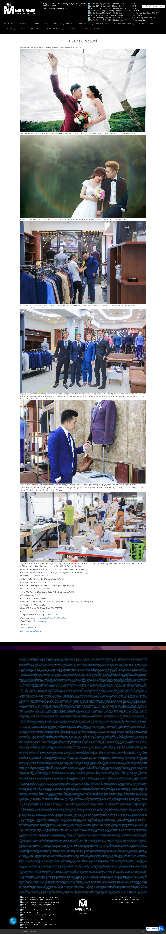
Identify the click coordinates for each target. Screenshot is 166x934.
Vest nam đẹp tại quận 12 (79, 806)
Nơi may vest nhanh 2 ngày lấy (103, 758)
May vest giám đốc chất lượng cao (122, 759)
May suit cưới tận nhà (81, 773)
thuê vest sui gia (68, 885)
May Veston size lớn (116, 888)
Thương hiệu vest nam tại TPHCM (63, 824)
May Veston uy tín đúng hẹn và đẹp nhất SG (104, 841)
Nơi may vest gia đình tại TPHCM (66, 731)
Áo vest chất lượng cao (77, 800)
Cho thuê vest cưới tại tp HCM (71, 887)
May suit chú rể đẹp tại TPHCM (135, 800)
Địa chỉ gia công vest (56, 790)
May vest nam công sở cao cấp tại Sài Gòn (85, 805)
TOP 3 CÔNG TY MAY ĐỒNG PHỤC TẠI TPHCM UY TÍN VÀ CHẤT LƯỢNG (53, 690)
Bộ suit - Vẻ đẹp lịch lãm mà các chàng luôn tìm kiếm (112, 664)
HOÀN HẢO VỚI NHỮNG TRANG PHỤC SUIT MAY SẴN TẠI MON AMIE (35, 689)
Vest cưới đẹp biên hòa (108, 816)
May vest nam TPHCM (26, 803)
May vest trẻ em (137, 778)
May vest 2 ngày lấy (46, 740)
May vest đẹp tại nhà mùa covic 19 (69, 715)
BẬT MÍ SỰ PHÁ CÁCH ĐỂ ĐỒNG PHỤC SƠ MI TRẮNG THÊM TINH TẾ (84, 694)
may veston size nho (29, 888)
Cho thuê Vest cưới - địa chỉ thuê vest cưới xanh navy (73, 875)
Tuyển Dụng (71, 28)
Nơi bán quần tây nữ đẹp (123, 867)
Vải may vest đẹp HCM (89, 794)
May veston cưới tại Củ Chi (115, 849)
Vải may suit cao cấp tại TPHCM (38, 794)
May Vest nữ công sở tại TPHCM (27, 866)
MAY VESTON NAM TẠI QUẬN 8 (39, 841)
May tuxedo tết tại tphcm (68, 752)
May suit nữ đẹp (45, 860)
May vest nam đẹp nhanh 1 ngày (61, 759)
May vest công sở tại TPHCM (107, 757)
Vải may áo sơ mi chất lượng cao (31, 793)
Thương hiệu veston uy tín (121, 763)
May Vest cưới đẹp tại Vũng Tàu (107, 846)
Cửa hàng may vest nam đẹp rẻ (118, 824)
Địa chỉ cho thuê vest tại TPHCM (124, 788)
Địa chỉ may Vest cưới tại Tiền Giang (80, 846)
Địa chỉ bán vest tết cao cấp (50, 723)
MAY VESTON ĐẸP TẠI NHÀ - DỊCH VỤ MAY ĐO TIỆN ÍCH (115, 711)
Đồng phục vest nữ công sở (76, 783)
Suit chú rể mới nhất (91, 859)
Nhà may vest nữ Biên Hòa (53, 813)
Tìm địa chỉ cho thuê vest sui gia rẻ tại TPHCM (43, 728)
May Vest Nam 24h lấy (25, 883)
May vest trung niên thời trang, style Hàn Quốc (96, 835)
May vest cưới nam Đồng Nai (52, 810)
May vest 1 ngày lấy (54, 740)
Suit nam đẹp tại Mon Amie (99, 860)
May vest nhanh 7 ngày (29, 733)
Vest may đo (142, 824)
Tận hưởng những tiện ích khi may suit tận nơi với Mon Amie (61, 659)
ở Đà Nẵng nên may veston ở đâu (112, 847)
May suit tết (88, 742)
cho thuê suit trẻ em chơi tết (95, 743)
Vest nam (62, 868)
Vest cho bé (108, 727)
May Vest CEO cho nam (77, 717)
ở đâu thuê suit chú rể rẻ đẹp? (64, 856)
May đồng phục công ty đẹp (27, 779)
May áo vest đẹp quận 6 (133, 799)
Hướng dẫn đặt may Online (42, 883)
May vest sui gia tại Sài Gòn (40, 732)
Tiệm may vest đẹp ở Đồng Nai (27, 810)
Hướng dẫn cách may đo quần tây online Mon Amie (59, 721)
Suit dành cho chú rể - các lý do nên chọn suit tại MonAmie (83, 873)
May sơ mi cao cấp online (119, 721)
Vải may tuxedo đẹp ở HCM (87, 783)
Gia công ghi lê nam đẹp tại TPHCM (80, 832)
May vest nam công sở (117, 757)
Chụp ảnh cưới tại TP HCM (135, 893)
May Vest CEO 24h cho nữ (59, 718)
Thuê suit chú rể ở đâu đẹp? (73, 857)
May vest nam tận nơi (81, 774)
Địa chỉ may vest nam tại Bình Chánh (68, 851)
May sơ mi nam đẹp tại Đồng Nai (78, 810)
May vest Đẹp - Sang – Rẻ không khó (119, 829)
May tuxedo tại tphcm (103, 752)
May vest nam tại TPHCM (97, 782)
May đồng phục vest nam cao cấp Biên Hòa (47, 811)
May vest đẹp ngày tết (114, 749)
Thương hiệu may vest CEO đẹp (32, 763)
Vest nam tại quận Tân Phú (37, 893)
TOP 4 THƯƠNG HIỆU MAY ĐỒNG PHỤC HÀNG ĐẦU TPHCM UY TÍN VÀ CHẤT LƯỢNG (87, 705)
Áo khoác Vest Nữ (115, 878)
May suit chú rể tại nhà (60, 754)
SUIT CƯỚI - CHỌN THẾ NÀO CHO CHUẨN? (99, 692)
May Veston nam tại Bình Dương (84, 890)
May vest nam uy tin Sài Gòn (121, 808)
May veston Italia (103, 821)
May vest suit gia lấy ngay (119, 731)
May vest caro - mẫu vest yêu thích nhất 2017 (103, 873)
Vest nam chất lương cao (65, 809)
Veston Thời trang (111, 885)
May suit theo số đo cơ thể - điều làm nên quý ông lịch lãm (92, 836)
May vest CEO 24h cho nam (70, 718)
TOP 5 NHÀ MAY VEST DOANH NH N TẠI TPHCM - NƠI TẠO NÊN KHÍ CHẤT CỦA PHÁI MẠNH (114, 710)
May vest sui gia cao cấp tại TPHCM (117, 725)
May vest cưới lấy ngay (81, 751)
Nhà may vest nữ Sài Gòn (66, 823)
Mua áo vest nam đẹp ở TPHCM (102, 826)
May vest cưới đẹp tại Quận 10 (40, 840)
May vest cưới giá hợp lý (87, 769)
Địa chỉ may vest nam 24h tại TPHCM (79, 737)
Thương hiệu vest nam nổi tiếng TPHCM (31, 777)
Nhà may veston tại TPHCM (113, 787)
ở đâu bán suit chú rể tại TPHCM (107, 748)
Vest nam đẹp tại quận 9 (108, 806)
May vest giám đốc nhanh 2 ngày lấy (29, 759)
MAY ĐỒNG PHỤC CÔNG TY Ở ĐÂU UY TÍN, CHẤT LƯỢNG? (37, 681)
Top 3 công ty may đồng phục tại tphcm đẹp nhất (71, 674)
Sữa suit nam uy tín (134, 788)
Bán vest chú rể (48, 757)
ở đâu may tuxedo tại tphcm (60, 748)
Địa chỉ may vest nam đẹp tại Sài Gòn (69, 805)
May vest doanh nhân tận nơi (81, 761)
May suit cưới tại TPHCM (87, 802)
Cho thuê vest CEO (80, 718)
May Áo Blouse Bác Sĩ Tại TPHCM (81, 870)
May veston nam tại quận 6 (99, 891)
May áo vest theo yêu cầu (106, 798)
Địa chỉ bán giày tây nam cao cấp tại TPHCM (55, 766)
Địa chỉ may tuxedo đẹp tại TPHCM (74, 782)
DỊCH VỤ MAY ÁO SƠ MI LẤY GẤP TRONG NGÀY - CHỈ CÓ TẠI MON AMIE (112, 706)
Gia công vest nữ (35, 834)
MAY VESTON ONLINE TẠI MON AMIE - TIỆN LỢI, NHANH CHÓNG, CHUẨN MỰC (60, 707)
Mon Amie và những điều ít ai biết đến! (40, 664)
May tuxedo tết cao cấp (94, 752)
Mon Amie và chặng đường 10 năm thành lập (131, 664)
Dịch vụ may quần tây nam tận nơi (94, 716)
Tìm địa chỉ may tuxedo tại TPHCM (51, 747)
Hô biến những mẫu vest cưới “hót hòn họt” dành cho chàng (48, 668)
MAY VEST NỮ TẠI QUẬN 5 (95, 871)
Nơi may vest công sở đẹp (72, 757)
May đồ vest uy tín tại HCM (130, 797)
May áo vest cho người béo (75, 820)
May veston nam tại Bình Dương (107, 892)
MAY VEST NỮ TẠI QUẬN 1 (118, 871)
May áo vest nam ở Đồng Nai (102, 810)
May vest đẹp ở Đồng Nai (140, 810)
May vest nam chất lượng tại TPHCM (113, 828)
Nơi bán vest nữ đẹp (78, 868)
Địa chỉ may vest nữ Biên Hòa (121, 815)
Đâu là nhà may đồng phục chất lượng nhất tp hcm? (32, 678)
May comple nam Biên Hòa (78, 814)
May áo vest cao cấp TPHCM (79, 798)
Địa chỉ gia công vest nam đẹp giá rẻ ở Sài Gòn (123, 830)
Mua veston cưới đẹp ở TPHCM (36, 818)
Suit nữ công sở (51, 855)
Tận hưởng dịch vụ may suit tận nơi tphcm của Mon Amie (39, 659)
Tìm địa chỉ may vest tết (69, 742)
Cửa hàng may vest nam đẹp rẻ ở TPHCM (53, 805)
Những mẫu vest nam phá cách (72, 893)
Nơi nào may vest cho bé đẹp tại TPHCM (110, 730)
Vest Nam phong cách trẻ (51, 885)
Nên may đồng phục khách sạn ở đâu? (115, 679)
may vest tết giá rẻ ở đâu (129, 742)
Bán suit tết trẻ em (124, 743)
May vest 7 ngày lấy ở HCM (120, 738)
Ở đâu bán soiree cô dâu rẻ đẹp (27, 856)
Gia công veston (50, 834)
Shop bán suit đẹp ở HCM (66, 828)
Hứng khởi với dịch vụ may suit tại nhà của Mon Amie (84, 659)
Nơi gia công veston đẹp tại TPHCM (67, 792)
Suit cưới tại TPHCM (116, 747)
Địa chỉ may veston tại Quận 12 (123, 851)
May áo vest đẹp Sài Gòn (117, 798)
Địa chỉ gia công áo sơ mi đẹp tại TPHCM (48, 832)
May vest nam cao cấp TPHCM (61, 825)
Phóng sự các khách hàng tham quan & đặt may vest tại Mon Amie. (88, 664)
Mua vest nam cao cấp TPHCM (115, 825)
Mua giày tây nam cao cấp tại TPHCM (72, 766)
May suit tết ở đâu (36, 743)
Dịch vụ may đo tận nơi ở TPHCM (90, 718)
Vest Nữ (69, 23)
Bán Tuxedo (53, 757)
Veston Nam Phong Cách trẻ (57, 892)
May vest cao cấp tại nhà (44, 721)
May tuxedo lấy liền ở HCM (61, 782)
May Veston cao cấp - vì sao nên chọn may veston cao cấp (78, 850)
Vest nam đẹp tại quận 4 (30, 808)
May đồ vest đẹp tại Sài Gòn (119, 797)
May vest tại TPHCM (133, 773)
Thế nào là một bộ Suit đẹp (130, 871)
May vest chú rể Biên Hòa (99, 816)
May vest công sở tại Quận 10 (76, 771)
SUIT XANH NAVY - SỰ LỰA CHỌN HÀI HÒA (110, 690)
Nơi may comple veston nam (67, 788)
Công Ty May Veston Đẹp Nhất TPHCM (81, 886)
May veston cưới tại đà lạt (30, 847)
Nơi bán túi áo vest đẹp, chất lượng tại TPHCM (41, 831)
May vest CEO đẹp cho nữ (58, 717)
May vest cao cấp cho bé (139, 736)
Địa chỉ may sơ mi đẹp (118, 816)
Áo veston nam (34, 787)
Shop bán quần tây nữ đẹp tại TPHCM (99, 868)
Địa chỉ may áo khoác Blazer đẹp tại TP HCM (67, 881)
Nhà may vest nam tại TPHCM (52, 777)
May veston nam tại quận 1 (26, 892)
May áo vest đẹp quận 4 (24, 800)
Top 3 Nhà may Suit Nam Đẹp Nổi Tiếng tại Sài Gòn (128, 844)
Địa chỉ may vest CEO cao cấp (30, 767)
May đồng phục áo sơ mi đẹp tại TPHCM (93, 777)
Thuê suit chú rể (31, 859)
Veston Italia (43, 821)
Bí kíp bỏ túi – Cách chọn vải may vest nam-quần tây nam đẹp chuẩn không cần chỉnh (50, 835)
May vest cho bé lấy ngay (99, 736)
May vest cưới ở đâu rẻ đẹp (126, 828)
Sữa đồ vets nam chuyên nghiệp (73, 789)
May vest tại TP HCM (97, 893)
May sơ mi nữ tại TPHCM (126, 862)
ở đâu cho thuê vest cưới (81, 748)
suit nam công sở (57, 855)
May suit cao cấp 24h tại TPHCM (78, 746)
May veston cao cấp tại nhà (68, 840)
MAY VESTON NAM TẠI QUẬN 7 (53, 841)
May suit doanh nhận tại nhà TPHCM (93, 773)
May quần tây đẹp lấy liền (65, 738)
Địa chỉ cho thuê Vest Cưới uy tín (82, 844)
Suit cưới (109, 747)
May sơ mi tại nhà (133, 720)
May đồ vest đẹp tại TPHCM (26, 798)
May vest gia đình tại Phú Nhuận (75, 735)
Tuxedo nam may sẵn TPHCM (120, 782)
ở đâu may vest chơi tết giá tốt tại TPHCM (46, 748)
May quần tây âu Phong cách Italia (110, 861)
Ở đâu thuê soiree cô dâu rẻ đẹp (40, 856)
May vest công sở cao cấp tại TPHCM (48, 743)
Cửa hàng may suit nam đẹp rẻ (52, 802)
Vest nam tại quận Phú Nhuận (131, 892)
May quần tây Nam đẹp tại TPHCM (71, 878)
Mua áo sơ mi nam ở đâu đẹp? (136, 868)
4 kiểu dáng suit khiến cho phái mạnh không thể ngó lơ (97, 670)
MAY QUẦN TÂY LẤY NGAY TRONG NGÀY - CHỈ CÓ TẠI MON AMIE (54, 705)
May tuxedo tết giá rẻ (78, 752)
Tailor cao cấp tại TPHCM (110, 774)
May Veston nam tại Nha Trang (59, 890)
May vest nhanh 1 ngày (111, 759)
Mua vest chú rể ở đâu (70, 749)
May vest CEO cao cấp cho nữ (34, 718)
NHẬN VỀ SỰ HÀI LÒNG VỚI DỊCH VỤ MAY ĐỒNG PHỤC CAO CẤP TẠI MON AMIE (37, 686)
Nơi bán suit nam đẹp (119, 859)
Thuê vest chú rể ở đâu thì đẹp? (45, 867)
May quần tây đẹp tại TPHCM (103, 778)
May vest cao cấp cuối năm (46, 752)
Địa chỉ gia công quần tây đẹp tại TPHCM (32, 832)
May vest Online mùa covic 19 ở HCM (84, 715)
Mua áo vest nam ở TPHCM (41, 819)
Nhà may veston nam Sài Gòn (88, 788)
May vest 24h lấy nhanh (90, 740)
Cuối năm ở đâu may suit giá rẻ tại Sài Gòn (69, 756)
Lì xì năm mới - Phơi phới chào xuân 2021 (126, 668)
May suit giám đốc (91, 768)
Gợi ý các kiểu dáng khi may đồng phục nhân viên (57, 679)
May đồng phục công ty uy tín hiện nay (103, 768)
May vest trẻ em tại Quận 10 (28, 771)
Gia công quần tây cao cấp (81, 790)
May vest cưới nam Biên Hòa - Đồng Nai (127, 810)
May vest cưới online (64, 751)
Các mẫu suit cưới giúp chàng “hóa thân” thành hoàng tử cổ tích (129, 665)
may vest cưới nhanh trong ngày (48, 308)
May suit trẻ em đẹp (136, 856)
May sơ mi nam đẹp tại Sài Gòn (78, 779)
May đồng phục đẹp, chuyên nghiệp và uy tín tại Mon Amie (74, 680)
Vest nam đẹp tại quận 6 (137, 806)
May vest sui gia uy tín (136, 731)
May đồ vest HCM (52, 824)
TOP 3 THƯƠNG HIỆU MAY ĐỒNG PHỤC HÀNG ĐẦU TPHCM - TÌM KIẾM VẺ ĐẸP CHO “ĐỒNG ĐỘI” (52, 712)
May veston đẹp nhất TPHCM (46, 788)
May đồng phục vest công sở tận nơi (29, 773)
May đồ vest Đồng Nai (117, 809)
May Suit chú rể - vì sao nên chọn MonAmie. (51, 851)
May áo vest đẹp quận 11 (84, 799)
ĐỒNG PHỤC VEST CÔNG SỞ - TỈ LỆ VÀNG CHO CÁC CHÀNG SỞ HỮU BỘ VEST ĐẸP (72, 692)
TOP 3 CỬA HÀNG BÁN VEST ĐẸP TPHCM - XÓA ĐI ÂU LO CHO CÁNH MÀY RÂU (58, 711)
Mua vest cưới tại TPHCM (60, 749)
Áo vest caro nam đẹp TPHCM (87, 821)
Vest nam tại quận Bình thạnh (48, 893)
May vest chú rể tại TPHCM (111, 751)
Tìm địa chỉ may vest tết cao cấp (103, 725)
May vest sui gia (128, 731)
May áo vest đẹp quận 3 (34, 800)
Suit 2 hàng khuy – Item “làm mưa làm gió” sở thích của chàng (51, 676)
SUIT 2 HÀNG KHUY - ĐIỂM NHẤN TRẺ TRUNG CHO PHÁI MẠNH (89, 711)
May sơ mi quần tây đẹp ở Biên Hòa (28, 814)
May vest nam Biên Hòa (134, 814)
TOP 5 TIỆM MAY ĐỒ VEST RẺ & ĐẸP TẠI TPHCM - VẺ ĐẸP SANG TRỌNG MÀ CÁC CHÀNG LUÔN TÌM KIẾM (77, 709)
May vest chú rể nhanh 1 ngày (73, 759)
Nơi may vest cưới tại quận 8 (43, 852)
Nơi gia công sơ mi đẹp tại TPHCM (137, 790)
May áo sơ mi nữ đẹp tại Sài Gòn (39, 779)
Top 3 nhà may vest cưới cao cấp (104, 714)
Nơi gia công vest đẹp (91, 792)
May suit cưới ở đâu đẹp (76, 836)
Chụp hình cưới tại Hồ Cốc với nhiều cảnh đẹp (105, 883)
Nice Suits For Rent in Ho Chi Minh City (61, 799)
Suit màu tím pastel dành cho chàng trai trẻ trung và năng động (126, 661)
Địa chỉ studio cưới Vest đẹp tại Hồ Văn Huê (31, 844)
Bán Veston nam (93, 888)
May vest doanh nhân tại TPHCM (129, 768)
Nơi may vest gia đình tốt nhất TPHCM (52, 731)
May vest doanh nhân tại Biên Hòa (66, 816)
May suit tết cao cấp (73, 743)
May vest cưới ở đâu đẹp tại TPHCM (76, 830)
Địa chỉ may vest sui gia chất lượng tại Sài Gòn (48, 737)
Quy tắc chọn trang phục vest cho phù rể (128, 666)
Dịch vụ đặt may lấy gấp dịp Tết (43, 839)
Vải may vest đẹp (112, 794)
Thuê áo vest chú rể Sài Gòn (55, 798)
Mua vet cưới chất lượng (78, 840)
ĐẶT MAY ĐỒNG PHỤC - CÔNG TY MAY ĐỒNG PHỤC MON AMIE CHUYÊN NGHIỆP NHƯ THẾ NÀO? (112, 689)
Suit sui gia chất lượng (58, 857)
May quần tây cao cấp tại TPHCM (78, 778)
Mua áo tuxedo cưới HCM (115, 823)
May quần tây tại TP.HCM (92, 837)
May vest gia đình (98, 733)
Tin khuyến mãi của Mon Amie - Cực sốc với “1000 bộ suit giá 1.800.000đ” (49, 671)
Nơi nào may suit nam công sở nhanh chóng (68, 854)
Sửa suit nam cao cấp (57, 788)
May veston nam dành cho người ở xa (127, 888)
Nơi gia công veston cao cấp (40, 792)
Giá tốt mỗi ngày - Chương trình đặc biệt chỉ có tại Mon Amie (68, 665)
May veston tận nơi (40, 773)
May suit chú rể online (69, 754)
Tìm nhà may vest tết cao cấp (119, 746)
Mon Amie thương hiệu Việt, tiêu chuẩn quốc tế (127, 836)
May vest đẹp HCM (40, 797)
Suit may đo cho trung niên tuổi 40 (127, 835)
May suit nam (107, 761)
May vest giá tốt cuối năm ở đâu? (27, 751)
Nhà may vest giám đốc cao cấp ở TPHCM (82, 763)
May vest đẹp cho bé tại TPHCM (27, 736)
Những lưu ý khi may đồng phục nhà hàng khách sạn (84, 673)
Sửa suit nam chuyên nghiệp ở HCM (130, 785)
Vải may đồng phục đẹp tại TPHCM (112, 792)
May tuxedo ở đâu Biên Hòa (64, 813)
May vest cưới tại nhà (58, 840)
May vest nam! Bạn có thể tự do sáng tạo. (114, 863)
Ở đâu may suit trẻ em (118, 855)
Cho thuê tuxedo (115, 756)
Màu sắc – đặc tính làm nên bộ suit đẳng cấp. (52, 861)
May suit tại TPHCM (132, 802)
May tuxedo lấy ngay (122, 752)
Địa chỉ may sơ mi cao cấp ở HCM (65, 779)
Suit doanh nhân (97, 821)
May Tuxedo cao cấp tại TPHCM (36, 783)
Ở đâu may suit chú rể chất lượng (81, 855)
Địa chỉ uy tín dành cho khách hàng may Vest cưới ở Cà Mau (54, 845)
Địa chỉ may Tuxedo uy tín (98, 783)
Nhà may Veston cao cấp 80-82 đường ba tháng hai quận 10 (76, 842)
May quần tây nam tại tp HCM (96, 862)
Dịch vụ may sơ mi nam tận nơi (34, 717)
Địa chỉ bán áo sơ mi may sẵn (115, 778)
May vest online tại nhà (76, 716)
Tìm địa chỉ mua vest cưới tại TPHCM (133, 746)
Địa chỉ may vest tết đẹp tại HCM (70, 725)
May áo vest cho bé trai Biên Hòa (41, 813)
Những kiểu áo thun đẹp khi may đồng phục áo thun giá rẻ (126, 673)
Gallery (84, 28)
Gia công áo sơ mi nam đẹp (106, 832)
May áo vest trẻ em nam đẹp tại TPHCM (86, 885)
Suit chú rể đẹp (98, 859)
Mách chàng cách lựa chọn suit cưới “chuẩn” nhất (117, 676)
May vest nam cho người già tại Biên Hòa (78, 813)
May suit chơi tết (113, 742)
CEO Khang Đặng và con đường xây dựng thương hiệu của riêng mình (66, 663)
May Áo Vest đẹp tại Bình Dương (124, 870)
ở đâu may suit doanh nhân (84, 744)
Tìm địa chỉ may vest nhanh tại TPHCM (118, 727)
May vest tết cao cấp (94, 727)
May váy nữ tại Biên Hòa (102, 814)
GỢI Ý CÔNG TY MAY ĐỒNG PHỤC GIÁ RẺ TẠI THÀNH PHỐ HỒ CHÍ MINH (84, 690)
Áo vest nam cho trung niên (107, 784)
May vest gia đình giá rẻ (119, 735)
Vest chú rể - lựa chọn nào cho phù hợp (111, 867)
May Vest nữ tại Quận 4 (42, 871)
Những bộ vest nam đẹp (93, 785)
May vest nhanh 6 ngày (39, 733)
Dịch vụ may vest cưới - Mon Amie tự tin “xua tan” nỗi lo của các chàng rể (74, 668)
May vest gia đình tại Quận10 (28, 727)
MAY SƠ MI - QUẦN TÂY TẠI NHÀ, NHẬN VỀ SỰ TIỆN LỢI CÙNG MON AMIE (80, 700)
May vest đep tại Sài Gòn (31, 797)
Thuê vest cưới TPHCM (33, 823)
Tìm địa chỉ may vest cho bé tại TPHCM (31, 726)
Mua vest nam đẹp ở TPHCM (82, 785)
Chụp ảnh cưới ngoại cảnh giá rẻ (121, 883)
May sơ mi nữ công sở (90, 865)
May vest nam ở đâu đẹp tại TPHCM (63, 784)
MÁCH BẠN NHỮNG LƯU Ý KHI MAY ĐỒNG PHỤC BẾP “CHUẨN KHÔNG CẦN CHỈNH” (108, 686)
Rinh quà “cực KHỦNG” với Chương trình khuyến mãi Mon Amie (119, 671)
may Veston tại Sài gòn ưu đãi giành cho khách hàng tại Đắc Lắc (47, 847)
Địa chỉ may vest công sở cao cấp (116, 754)
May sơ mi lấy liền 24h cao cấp (76, 738)
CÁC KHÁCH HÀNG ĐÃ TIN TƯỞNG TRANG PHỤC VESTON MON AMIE (96, 683)
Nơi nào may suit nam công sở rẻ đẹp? (84, 854)
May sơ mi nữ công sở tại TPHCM (64, 865)
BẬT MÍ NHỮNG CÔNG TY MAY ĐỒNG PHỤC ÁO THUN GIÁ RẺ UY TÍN (108, 687)
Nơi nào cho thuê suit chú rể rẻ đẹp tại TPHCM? (44, 859)
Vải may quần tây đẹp (113, 793)
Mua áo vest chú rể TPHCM (41, 820)
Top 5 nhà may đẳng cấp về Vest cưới (110, 844)
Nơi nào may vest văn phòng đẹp (43, 741)
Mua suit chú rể (126, 857)
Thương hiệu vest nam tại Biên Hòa (28, 815)
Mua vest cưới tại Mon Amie (26, 841)
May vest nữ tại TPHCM (114, 771)
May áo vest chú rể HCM (36, 803)
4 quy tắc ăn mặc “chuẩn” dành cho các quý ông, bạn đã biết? (95, 676)
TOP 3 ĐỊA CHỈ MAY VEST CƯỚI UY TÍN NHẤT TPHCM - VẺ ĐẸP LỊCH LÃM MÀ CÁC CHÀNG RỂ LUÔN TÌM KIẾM (97, 712)
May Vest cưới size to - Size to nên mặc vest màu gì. (131, 849)
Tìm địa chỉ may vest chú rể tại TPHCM (36, 747)
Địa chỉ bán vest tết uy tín (27, 725)
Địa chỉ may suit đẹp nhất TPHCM (111, 875)
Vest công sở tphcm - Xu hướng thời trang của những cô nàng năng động (83, 669)
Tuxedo (99, 746)
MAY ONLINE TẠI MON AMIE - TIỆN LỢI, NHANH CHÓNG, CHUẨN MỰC (75, 689)
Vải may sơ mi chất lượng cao (123, 793)
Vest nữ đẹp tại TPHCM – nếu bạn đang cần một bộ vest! (133, 863)
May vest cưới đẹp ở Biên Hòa (138, 847)
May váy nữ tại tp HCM (67, 862)
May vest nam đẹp (42, 763)
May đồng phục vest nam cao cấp (41, 771)
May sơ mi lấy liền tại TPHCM (99, 738)
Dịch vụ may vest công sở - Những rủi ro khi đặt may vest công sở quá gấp (103, 668)
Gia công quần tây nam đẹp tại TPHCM (67, 790)
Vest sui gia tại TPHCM (73, 772)
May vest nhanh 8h (34, 737)
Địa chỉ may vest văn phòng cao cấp (124, 740)
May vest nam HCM (109, 803)
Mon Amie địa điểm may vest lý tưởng (62, 769)
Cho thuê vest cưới (99, 756)
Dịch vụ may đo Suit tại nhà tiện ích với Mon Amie (40, 673)
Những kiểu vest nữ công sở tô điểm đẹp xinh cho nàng (31, 670)
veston (128, 885)
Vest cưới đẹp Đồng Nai (102, 813)
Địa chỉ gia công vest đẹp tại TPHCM (44, 790)
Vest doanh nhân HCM (90, 803)
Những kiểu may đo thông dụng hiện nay (127, 771)
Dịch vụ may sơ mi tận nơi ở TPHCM (134, 716)
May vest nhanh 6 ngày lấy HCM (132, 738)
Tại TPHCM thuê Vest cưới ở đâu (95, 844)
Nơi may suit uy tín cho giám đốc (104, 767)
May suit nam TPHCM (35, 821)
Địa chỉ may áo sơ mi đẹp (43, 780)
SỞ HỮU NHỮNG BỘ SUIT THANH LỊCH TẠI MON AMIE (111, 709)
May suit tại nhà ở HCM (116, 773)
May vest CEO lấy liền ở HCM (46, 761)
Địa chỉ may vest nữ (90, 775)
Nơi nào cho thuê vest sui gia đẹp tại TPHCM (127, 730)
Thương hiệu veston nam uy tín (111, 788)
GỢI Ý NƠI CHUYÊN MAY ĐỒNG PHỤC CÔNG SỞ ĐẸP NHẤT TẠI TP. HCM (67, 691)
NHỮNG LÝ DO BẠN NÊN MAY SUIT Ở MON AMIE (131, 712)
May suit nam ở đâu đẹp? (138, 859)
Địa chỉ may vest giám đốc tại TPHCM (65, 763)
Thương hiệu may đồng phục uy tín (29, 778)
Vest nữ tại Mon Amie (125, 772)
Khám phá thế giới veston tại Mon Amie (89, 839)
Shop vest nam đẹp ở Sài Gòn (71, 804)
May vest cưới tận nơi (72, 774)
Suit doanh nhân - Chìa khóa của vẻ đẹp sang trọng (44, 661)
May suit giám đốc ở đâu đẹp (124, 744)
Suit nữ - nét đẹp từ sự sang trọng (111, 860)
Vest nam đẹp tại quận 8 (118, 806)
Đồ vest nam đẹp (26, 785)
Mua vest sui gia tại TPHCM (95, 731)
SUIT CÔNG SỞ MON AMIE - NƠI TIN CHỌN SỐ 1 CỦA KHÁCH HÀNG (98, 704)
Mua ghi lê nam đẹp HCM (95, 823)
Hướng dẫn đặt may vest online (75, 722)
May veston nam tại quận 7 (88, 891)
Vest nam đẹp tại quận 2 (50, 808)
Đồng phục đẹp (54, 772)
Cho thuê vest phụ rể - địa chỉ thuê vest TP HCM (53, 875)
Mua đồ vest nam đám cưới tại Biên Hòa (129, 811)
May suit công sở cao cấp (89, 754)
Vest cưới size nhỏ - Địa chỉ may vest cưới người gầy (94, 875)
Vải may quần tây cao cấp (103, 793)
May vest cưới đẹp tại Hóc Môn (52, 849)
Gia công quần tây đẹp (91, 790)
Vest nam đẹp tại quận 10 (99, 806)
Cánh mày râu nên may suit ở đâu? (110, 836)
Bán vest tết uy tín (108, 723)
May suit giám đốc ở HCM (82, 768)
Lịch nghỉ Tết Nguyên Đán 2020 (120, 722)
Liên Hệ (95, 28)
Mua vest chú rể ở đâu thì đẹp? (57, 867)
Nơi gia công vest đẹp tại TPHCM (52, 792)
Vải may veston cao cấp (120, 794)
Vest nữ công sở (70, 866)
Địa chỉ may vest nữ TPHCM (64, 826)
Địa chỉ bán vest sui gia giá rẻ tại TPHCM (110, 737)
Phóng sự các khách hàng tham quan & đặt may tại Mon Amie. (66, 661)
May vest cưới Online (122, 840)
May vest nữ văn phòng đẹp (84, 741)
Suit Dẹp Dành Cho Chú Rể (124, 878)
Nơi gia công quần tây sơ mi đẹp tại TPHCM (91, 830)
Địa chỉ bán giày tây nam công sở (136, 766)
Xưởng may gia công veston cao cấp (128, 784)
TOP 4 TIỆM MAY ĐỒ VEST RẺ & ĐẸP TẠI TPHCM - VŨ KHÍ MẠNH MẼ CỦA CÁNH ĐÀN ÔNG (64, 704)
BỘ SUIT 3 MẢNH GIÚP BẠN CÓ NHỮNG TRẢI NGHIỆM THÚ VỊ (36, 684)
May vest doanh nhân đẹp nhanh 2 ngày (116, 758)
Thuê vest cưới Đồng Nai (113, 810)
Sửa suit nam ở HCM (27, 787)
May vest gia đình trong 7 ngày (108, 733)
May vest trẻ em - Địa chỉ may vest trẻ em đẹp (42, 850)
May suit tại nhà (125, 773)
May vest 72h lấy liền (73, 740)
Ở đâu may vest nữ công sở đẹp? (127, 865)
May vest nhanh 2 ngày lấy (79, 733)
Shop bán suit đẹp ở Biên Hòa (54, 816)
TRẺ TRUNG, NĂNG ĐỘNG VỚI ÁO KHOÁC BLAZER (120, 692)
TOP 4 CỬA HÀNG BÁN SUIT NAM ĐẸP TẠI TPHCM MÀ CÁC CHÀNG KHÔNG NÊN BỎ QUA (60, 702)
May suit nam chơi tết (68, 753)
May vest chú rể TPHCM (89, 819)
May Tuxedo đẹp (26, 784)
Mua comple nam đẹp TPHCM (131, 820)
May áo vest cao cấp (97, 798)
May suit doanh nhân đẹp (64, 802)
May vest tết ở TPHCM (74, 727)
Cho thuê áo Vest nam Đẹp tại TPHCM (57, 887)
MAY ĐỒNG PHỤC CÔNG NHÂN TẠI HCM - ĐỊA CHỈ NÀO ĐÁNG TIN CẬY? (45, 685)
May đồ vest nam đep (90, 797)
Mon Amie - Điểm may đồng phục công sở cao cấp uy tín (118, 680)
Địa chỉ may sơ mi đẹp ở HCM (120, 779)
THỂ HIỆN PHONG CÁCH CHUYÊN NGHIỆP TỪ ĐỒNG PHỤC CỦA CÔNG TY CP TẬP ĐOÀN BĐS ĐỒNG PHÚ (109, 684)
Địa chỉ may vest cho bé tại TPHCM (95, 737)
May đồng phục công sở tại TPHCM (111, 775)
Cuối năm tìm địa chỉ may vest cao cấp (131, 754)
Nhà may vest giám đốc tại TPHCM (86, 764)
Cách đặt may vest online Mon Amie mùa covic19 (132, 715)
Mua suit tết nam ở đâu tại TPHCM (92, 749)
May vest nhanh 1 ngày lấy (90, 733)
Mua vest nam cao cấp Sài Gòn (130, 805)
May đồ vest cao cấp (36, 798)
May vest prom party (82, 772)
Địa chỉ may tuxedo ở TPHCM (132, 782)
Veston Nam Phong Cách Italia (113, 886)
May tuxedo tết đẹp (85, 752)
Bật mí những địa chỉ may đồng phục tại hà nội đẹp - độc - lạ (35, 675)
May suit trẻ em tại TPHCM (126, 856)
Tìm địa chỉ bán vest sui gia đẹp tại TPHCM (133, 725)
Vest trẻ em (114, 866)
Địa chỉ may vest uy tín (140, 795)
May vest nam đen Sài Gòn (58, 803)
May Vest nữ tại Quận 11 (52, 871)
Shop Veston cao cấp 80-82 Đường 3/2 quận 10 (97, 842)
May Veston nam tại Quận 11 (55, 891)
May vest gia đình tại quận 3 (51, 735)
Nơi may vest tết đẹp (93, 725)
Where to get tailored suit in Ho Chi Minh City (32, 795)
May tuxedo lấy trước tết (112, 752)
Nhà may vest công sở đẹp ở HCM (53, 756)
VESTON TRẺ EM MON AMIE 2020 (73, 683)
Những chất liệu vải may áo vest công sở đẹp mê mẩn (58, 669)
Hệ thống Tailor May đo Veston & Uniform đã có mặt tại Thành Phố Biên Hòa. (37, 809)
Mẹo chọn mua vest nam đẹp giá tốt (110, 870)
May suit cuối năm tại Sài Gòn (115, 753)
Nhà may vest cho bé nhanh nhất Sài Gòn (81, 731)
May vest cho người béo (136, 821)
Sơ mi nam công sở (117, 865)
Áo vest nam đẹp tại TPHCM (133, 883)
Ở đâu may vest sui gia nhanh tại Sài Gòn (111, 728)
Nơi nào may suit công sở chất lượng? (51, 854)
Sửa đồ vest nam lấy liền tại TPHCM (37, 785)
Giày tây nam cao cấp (84, 766)
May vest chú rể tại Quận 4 (89, 852)
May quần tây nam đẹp (116, 862)
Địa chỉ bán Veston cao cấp (132, 841)
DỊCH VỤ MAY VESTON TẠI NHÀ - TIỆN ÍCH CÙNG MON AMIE (50, 701)
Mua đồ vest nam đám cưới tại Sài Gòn (97, 804)
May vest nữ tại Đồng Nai (127, 809)
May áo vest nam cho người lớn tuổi (54, 819)
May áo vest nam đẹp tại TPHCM (29, 789)
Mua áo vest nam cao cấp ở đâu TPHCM (76, 825)
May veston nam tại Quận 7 (114, 769)
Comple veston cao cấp (53, 787)
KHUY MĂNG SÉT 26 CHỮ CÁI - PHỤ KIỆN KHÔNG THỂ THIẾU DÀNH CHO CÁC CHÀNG (68, 684)
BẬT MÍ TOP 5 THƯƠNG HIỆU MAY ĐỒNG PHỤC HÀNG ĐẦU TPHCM (54, 710)
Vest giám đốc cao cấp (134, 759)
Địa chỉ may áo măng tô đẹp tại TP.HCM (46, 882)
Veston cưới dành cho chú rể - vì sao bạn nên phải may (32, 851)
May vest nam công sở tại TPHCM (41, 866)
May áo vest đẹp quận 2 (44, 800)
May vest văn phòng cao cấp (110, 741)
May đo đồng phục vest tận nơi (136, 718)
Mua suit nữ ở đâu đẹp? (128, 859)
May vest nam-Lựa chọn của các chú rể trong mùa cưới (99, 834)
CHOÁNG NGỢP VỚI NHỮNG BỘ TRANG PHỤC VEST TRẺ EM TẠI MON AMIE (112, 700)
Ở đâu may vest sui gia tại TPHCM (95, 728)
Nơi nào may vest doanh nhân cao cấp (118, 767)
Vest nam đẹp (79, 809)
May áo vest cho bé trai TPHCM (89, 826)
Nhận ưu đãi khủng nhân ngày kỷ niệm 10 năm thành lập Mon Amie (76, 671)
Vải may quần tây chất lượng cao (91, 793)
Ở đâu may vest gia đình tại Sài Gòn (126, 728)
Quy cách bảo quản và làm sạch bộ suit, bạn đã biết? (73, 676)
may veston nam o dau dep (136, 887)
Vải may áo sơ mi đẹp (67, 793)
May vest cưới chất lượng (112, 840)
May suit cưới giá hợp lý (39, 754)
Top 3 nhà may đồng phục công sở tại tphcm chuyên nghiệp (36, 679)
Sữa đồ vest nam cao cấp (103, 789)
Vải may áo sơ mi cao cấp (57, 793)
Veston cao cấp (68, 775)
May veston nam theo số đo (54, 888)
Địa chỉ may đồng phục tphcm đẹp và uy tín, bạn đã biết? (91, 674)
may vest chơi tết (138, 742)
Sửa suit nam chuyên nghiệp (26, 788)
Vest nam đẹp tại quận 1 (59, 808)
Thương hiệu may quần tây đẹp (119, 777)
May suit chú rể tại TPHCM (50, 754)
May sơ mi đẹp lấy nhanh (88, 738)
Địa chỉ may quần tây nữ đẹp (107, 777)
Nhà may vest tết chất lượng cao (57, 725)
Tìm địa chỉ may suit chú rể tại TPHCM (81, 747)
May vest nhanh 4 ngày (58, 733)
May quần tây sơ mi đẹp (92, 818)
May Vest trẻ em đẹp (107, 866)
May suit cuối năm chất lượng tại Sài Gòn (129, 753)
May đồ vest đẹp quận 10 (80, 797)
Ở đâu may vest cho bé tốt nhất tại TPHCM (48, 726)
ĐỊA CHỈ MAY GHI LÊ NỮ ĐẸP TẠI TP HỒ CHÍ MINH (75, 880)
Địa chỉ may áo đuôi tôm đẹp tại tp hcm (128, 881)
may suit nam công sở (43, 855)
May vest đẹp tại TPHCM (86, 782)
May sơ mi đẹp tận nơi (82, 720)
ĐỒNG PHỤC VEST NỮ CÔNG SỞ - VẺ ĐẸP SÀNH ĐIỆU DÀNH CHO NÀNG (98, 691)
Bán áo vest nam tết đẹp (40, 723)
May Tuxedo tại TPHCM (114, 783)
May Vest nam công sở (62, 866)
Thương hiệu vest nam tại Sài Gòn (138, 804)
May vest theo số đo (75, 888)
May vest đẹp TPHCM (49, 797)
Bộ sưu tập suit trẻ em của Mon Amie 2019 (95, 772)
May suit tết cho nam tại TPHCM (57, 753)
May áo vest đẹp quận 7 (123, 799)
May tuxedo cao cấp (138, 752)
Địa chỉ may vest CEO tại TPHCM (133, 763)
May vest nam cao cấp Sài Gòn (98, 808)
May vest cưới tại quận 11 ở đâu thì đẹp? (137, 851)
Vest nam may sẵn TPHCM (50, 784)
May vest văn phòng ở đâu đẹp (111, 740)
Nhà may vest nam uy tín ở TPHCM (68, 829)
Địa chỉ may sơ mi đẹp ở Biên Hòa (129, 813)
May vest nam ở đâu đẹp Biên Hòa (54, 814)
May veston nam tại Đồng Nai (94, 892)
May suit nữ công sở (34, 855)
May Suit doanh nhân (134, 744)
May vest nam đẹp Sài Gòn (110, 808)
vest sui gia (96, 885)
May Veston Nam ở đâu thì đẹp (27, 845)
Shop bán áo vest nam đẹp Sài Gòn (116, 805)
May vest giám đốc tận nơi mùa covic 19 (37, 715)
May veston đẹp (142, 782)
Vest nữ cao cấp (141, 779)
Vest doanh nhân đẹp (85, 762)
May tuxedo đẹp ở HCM (135, 783)
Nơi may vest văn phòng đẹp (121, 741)
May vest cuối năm (72, 751)
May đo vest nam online (51, 722)
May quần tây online (94, 721)
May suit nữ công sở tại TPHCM (137, 854)
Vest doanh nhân (82, 775)
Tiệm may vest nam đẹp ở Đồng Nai (115, 813)
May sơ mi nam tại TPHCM (26, 775)
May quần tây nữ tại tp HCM (85, 862)
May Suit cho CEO (42, 746)
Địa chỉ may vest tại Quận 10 (53, 771)
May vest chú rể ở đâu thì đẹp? (97, 867)
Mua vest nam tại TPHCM (59, 818)
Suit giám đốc (25, 744)
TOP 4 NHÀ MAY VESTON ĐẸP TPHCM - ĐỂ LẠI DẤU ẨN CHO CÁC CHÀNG (80, 706)
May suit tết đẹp (66, 743)
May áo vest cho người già (44, 823)
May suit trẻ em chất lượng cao (102, 856)
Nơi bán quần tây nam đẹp (134, 867)
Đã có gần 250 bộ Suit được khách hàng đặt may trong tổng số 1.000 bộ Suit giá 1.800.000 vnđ (98, 665)
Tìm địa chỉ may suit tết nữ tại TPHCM (66, 747)
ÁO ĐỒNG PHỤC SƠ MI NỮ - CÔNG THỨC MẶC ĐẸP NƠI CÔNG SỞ (54, 697)
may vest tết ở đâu (120, 742)
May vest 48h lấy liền (81, 740)
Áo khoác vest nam (116, 784)
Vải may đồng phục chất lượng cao (125, 792)
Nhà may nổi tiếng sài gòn (34, 826)
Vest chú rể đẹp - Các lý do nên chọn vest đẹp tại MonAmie (103, 877)
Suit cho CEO (40, 744)
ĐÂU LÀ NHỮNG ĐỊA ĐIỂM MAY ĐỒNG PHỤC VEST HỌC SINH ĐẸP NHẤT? (37, 692)
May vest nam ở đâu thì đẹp (112, 818)
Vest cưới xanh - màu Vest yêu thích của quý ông (120, 850)
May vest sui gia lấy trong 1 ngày (125, 732)
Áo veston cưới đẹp (36, 788)
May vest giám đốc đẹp (128, 761)
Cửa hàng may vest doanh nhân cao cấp (105, 762)
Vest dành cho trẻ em (71, 876)
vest (125, 885)
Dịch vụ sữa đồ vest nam (138, 789)
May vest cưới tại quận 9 (33, 852)
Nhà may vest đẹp (108, 829)
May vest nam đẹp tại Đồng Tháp (93, 846)
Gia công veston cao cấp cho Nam (127, 831)
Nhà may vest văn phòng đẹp (31, 741)
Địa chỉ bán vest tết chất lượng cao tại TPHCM (74, 723)
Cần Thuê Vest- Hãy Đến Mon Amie (66, 886)
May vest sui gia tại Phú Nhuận (74, 732)
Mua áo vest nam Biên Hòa (82, 815)
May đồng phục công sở (124, 893)
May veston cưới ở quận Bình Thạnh (97, 851)
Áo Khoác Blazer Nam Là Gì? (111, 882)
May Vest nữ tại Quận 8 (84, 871)
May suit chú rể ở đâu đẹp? (59, 859)
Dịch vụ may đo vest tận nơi (103, 718)
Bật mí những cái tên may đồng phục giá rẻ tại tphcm (133, 679)
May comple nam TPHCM (48, 818)
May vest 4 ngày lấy (26, 740)
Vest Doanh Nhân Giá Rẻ (66, 861)
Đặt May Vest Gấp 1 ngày (122, 882)
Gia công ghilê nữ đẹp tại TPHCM (93, 832)
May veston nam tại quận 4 (121, 891)
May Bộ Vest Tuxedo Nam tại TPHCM (41, 888)
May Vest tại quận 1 (141, 852)
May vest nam (76, 867)
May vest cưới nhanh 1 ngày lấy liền (43, 759)
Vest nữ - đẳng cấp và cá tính (53, 868)
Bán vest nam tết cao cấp (45, 725)
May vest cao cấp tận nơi (64, 720)
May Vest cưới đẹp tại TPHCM (92, 751)
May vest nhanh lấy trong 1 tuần (139, 732)
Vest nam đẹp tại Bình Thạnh (68, 806)
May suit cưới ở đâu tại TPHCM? (95, 753)
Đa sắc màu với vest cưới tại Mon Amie (52, 829)
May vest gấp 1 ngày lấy (69, 868)
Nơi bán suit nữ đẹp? (110, 859)
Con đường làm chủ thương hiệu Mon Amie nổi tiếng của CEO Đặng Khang (113, 663)
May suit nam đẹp (75, 775)
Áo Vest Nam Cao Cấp (60, 785)
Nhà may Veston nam (123, 886)
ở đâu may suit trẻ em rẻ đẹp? (107, 855)
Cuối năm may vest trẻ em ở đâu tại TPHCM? (86, 756)
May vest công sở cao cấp (96, 757)
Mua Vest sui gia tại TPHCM (134, 866)
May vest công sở (40, 789)
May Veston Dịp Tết (115, 800)
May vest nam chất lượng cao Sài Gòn (84, 808)
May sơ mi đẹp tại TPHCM (37, 769)
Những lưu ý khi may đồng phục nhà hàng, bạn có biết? (96, 679)
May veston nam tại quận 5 (110, 891)
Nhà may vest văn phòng (132, 741)
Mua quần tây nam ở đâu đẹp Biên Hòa (75, 811)
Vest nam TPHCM (74, 784)
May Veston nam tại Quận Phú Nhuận (128, 890)
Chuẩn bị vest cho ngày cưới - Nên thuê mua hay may (33, 837)
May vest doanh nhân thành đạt (58, 761)
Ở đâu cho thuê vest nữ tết (71, 748)
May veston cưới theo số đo (65, 888)
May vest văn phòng (26, 742)
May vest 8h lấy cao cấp (100, 740)
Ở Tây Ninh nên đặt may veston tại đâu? (131, 846)
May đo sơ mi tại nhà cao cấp (93, 720)
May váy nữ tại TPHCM (76, 823)
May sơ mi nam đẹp (109, 779)
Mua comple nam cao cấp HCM (42, 824)
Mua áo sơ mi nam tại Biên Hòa (89, 811)
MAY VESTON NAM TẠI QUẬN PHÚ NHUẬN (69, 841)
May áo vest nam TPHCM (118, 785)
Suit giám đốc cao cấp (33, 744)
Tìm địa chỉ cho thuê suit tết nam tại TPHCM (98, 747)
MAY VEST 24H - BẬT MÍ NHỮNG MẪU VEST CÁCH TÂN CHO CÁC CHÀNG (103, 699)
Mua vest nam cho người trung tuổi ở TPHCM (31, 804)
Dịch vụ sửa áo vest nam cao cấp (101, 787)
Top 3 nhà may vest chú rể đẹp (117, 714)
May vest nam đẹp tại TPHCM (128, 825)
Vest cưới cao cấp (94, 746)
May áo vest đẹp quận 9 (104, 799)
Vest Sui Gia (36, 867)
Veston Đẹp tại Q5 (60, 885)
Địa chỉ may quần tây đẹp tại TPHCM (44, 778)
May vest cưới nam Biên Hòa (101, 811)
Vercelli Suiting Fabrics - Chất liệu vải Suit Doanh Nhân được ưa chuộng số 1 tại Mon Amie (96, 661)
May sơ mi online (35, 722)
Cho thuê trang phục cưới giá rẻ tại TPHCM (127, 737)
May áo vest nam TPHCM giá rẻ (88, 787)
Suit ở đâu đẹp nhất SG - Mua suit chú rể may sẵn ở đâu (32, 861)
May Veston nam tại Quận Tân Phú (97, 890)
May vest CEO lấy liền (138, 761)
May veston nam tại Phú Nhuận (110, 851)
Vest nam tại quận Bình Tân (26, 893)
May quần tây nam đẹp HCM (91, 778)
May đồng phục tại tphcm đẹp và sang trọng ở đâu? (95, 678)
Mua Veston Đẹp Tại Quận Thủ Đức (31, 887)
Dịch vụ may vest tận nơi (54, 720)
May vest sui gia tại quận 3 (113, 726)
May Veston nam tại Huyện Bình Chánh (112, 890)
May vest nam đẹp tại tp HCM (48, 863)
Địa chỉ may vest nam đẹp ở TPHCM (32, 825)
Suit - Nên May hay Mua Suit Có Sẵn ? (78, 882)
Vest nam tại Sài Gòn (62, 777)
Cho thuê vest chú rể (108, 756)
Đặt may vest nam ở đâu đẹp (70, 785)
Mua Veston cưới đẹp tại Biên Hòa (41, 816)
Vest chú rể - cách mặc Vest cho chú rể (58, 850)
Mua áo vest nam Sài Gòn (26, 806)
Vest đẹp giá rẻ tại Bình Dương (95, 887)
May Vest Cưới (34, 883)
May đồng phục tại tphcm (121, 872)
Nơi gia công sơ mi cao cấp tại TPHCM (122, 790)
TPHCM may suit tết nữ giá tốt (107, 746)
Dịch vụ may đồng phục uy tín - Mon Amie (39, 669)
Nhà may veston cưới (77, 788)
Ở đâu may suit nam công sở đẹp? (123, 854)
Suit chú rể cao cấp (138, 747)
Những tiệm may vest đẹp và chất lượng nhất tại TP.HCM (77, 834)
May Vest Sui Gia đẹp (29, 867)
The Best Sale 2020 (40, 23)
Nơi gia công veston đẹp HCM (80, 792)
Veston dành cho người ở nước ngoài (104, 888)
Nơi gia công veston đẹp (100, 792)
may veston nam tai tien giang (47, 890)
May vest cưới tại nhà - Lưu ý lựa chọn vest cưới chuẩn (55, 656)
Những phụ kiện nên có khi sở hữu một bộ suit (42, 772)
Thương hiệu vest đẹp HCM (130, 795)
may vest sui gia (74, 885)
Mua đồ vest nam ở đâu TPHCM (105, 824)
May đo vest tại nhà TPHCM (40, 774)
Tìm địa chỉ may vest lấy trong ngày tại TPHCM (136, 727)
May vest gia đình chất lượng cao (131, 735)
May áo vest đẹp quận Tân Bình (47, 799)
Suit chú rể (123, 747)
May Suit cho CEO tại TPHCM (52, 746)
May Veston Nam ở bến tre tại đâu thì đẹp (49, 846)
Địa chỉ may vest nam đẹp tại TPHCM (131, 824)
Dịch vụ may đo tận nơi (113, 718)
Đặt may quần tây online (85, 721)
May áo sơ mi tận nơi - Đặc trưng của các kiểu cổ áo (46, 658)
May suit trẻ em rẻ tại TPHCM (114, 856)
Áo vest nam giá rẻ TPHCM (50, 785)
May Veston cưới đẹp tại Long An (126, 847)
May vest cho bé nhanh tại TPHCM (87, 736)
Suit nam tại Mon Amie (122, 860)
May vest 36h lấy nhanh (63, 740)
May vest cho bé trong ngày (53, 736)
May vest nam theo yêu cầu (134, 803)
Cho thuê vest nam (81, 777)
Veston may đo (27, 762)
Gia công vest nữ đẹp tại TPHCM (107, 830)
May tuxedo (54, 752)
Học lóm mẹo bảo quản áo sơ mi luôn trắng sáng (119, 834)
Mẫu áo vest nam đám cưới (96, 784)
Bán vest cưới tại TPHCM (39, 757)
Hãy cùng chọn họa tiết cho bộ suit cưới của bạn (89, 663)
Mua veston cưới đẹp (54, 826)
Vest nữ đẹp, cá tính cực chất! (36, 868)
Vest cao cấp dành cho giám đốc (127, 778)
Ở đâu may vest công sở (59, 742)
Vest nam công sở (93, 762)
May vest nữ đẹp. (58, 863)
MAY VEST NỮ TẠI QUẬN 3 (106, 871)
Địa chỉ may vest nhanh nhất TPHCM (65, 737)
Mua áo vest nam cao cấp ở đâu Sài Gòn (101, 805)
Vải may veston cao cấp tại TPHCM (101, 794)
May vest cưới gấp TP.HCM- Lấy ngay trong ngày (133, 837)
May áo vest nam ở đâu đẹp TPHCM (121, 803)
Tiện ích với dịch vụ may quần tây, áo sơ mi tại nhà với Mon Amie (69, 658)
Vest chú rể (88, 746)
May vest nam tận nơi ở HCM (28, 774)
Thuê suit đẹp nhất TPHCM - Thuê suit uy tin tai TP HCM (80, 872)
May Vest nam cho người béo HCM (112, 804)
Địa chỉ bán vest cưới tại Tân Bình (102, 849)
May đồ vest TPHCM (89, 828)
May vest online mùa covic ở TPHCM (114, 715)
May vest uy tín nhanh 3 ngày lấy (49, 758)
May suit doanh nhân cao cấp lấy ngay (31, 746)
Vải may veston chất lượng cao (78, 794)
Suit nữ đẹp (91, 860)
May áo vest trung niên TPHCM (132, 826)
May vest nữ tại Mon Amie (101, 863)
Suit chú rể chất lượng (82, 859)
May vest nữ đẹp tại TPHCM (36, 863)
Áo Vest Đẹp (85, 800)
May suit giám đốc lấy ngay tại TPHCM (38, 742)
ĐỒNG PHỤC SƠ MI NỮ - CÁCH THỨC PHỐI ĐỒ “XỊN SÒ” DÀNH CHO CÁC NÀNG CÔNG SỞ (118, 694)
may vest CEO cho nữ (67, 717)
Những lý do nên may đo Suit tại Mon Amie (93, 675)
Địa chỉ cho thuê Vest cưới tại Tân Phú (88, 849)
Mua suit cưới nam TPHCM (40, 802)
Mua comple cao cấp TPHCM (126, 769)
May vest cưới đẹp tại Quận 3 (27, 840)
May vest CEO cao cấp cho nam (47, 718)
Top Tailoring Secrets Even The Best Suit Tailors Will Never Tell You (68, 795)
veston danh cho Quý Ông (85, 888)
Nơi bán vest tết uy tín (60, 723)
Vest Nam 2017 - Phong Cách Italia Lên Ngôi (98, 886)
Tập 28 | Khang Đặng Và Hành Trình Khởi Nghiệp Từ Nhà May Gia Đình (61, 664)
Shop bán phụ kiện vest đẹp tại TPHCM (100, 820)
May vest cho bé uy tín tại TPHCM (41, 736)
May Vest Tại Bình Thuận (140, 888)
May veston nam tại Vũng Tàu (119, 892)
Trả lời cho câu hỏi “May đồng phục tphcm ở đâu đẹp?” (74, 678)
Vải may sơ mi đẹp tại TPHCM (136, 793)
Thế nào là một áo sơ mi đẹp (68, 870)
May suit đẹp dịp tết (105, 742)
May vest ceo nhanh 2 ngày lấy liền (131, 758)
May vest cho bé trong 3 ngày (64, 736)
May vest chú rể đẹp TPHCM (86, 820)
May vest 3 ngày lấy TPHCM (36, 740)
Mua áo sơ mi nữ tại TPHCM (124, 868)
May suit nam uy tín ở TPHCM (122, 802)
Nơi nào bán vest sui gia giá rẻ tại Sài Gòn (36, 731)
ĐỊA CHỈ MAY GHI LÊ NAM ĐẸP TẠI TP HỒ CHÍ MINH (54, 880)
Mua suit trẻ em (92, 856)
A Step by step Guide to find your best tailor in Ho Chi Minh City (94, 795)
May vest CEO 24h (35, 761)
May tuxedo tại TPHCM (54, 783)
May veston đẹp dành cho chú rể (122, 764)
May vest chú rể (102, 751)
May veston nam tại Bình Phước (82, 892)
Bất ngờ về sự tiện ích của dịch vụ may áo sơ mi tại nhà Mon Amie (117, 658)
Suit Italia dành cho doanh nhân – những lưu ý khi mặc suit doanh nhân (35, 873)
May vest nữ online (42, 722)
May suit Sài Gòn (112, 826)
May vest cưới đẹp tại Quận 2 (113, 852)
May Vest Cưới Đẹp (60, 878)
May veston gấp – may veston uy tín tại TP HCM (38, 876)
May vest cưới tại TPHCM (54, 751)
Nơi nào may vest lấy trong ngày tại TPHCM (62, 730)
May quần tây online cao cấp (74, 721)
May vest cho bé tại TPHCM (50, 727)
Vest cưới (53, 759)
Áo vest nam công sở (77, 787)
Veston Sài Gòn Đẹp (37, 830)
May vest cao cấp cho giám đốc (52, 821)
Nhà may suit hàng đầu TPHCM (75, 802)
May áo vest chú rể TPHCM (30, 820)
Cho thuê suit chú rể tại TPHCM (27, 757)
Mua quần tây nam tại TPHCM (112, 868)
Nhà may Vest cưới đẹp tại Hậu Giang (64, 846)
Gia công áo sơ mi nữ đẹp (117, 832)
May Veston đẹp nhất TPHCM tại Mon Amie (56, 842)
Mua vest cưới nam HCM (100, 803)
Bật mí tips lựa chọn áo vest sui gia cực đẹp (91, 666)
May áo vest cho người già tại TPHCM (58, 804)
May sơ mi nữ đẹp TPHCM (132, 779)
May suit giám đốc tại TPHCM (112, 744)
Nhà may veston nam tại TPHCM (100, 764)
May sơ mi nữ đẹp (87, 780)
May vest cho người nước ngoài (50, 773)
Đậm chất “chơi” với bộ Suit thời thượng (76, 675)
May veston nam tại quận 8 (78, 891)
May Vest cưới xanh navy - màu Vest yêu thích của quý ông (59, 877)
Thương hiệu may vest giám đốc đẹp (131, 762)
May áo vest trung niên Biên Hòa (134, 815)
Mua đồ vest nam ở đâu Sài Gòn (38, 805)
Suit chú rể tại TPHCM (129, 747)
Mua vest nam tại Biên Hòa (88, 816)
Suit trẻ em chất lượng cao (76, 856)
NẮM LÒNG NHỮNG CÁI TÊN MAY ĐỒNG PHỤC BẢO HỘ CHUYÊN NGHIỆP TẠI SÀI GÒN (74, 687)
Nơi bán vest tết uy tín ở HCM (29, 723)
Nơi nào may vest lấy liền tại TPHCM (78, 730)
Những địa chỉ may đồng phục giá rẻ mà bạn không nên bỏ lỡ (51, 680)
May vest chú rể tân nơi (134, 772)
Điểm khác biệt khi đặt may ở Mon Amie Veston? (80, 660)
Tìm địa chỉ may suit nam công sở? (37, 854)
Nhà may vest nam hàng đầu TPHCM (78, 824)
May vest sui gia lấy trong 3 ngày (112, 732)
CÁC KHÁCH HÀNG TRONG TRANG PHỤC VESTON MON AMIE (74, 699)
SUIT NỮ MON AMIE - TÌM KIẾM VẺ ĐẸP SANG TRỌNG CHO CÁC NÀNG (115, 697)
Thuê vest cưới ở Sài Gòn (45, 804)
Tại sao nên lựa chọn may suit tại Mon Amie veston (61, 836)
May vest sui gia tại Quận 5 (62, 732)
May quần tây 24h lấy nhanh (54, 738)
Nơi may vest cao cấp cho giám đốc (133, 767)
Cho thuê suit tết (104, 743)
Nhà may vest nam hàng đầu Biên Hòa (43, 815)
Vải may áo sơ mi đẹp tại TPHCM (45, 793)
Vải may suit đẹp (60, 794)
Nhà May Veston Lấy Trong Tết (104, 800)
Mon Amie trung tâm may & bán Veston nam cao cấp (37, 842)
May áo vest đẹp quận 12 (74, 799)
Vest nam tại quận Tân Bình (60, 893)
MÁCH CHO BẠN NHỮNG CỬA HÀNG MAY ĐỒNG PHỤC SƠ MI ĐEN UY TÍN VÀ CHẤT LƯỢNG (114, 696)
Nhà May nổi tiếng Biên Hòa (28, 816)
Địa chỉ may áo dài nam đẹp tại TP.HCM (62, 882)
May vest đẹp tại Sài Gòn (99, 775)
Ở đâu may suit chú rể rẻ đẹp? (52, 856)
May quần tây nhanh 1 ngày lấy (42, 738)
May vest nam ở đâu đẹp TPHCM (80, 818)
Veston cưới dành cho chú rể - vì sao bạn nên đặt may (81, 877)
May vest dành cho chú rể (92, 761)
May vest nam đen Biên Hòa (61, 811)
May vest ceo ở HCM (84, 767)
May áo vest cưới (89, 798)
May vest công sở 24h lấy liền (83, 743)
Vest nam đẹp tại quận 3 (40, 808)
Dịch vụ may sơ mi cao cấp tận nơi (120, 716)
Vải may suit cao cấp (68, 794)
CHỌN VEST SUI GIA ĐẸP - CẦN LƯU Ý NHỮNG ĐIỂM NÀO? (41, 709)
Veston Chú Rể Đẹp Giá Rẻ (98, 861)
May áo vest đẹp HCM (126, 798)
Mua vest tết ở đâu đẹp (131, 722)
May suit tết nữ (25, 753)
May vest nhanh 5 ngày (48, 733)
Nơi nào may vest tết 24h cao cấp (63, 727)
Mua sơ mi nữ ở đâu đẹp (37, 862)
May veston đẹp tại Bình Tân (74, 849)
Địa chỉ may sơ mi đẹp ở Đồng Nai (65, 810)
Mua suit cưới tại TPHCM (104, 749)
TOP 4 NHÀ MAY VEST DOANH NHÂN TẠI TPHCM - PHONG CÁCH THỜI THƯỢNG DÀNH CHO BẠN (44, 706)
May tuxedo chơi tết (130, 752)
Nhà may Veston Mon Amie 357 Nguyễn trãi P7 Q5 (116, 842)
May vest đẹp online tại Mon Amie (87, 722)
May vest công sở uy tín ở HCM (84, 757)
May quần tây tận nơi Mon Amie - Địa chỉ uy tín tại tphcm (93, 658)
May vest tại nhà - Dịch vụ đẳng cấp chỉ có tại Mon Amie (105, 659)
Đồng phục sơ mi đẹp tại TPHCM (122, 774)
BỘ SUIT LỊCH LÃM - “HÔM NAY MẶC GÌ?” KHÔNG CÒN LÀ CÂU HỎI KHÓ (79, 701)
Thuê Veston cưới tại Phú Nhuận (46, 844)
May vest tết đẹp (102, 727)
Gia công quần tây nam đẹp (26, 834)
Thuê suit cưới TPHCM (123, 800)
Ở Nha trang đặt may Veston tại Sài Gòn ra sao (96, 847)
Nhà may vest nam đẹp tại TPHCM (61, 830)
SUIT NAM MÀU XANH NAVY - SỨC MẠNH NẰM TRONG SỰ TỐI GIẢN (49, 700)
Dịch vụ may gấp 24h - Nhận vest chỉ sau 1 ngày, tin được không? (70, 666)
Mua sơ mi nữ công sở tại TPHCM (35, 865)
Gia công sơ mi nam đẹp (100, 790)
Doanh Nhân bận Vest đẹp (93, 800)
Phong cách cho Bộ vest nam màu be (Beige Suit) (95, 882)
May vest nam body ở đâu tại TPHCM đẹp (96, 829)
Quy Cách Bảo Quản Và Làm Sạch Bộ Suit (48, 665)
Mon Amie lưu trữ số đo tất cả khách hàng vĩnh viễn (71, 839)
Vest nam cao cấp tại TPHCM (52, 763)
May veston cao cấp (85, 823)
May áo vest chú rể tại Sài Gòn (67, 798)
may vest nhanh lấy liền (28, 308)
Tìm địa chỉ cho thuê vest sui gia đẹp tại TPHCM (61, 728)
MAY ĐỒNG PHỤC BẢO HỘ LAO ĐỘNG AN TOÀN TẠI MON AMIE (42, 687)
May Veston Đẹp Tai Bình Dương (107, 887)
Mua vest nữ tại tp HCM (133, 861)
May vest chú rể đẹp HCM (80, 803)
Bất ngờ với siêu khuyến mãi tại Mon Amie (98, 671)
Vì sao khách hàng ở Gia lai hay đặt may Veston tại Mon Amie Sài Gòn (73, 847)
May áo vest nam (41, 784)
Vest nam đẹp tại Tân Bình (48, 806)
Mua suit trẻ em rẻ (85, 856)
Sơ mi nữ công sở (108, 865)
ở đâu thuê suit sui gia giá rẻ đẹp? (129, 855)
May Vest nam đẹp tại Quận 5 (77, 852)
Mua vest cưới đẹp (49, 840)
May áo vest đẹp (69, 800)
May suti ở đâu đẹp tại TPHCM (131, 819)
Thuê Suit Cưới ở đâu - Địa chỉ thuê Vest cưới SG (58, 872)
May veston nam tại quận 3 (132, 891)
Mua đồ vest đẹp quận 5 (99, 797)
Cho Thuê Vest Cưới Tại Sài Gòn (134, 882)
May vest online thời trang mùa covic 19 (51, 716)
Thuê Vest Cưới (44, 886)
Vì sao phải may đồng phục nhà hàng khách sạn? (76, 679)
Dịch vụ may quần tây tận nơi (107, 716)
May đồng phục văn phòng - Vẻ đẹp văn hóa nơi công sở (52, 678)
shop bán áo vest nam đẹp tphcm (90, 825)
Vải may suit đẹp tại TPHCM (50, 794)
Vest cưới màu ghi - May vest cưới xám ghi (34, 875)
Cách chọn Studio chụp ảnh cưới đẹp (89, 883)
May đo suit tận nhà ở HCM (62, 773)
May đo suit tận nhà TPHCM (106, 773)
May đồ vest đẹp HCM (45, 798)
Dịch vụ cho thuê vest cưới (53, 886)
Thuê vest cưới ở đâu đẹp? (65, 771)
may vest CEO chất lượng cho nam (89, 717)
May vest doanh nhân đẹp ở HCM (117, 761)
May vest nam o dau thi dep (135, 885)
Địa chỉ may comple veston (99, 788)
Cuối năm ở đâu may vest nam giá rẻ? (39, 756)
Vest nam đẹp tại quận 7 (128, 806)
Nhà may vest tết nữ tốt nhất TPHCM (121, 748)
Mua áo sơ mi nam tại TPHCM (129, 816)
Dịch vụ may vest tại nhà (27, 721)
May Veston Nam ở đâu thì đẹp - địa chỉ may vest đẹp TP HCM (103, 872)
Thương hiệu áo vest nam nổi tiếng (105, 785)
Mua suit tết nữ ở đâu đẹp (80, 749)
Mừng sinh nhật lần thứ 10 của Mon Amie (119, 660)
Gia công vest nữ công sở (55, 831)
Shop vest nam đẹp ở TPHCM (55, 823)
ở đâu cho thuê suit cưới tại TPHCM (93, 748)
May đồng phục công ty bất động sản (132, 777)
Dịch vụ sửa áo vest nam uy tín (132, 787)
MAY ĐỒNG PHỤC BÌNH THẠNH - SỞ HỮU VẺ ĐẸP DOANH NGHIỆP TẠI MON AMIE (72, 686)
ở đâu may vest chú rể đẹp (32, 748)
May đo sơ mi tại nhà (116, 720)
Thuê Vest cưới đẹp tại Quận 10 (59, 844)
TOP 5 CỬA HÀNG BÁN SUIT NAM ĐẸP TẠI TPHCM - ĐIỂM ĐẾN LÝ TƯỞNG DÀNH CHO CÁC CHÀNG (98, 707)
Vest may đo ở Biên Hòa (29, 813)
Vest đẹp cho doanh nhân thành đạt (37, 762)
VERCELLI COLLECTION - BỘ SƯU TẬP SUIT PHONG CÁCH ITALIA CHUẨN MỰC (38, 696)
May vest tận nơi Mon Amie (32, 720)
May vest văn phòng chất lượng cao (97, 741)
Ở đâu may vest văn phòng (137, 740)
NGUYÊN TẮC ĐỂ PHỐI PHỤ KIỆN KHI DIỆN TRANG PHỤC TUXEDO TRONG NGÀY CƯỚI (75, 696)
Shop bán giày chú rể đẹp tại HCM (101, 881)
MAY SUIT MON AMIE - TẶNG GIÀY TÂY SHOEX (134, 709)
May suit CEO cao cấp (27, 766)
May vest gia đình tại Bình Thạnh (98, 735)
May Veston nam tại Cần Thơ (35, 890)
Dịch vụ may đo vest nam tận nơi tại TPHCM (131, 717)
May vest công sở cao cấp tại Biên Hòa (68, 815)
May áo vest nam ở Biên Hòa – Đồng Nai (105, 809)
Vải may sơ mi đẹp (27, 794)
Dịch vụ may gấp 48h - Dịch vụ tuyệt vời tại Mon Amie (46, 666)
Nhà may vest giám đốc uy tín (34, 764)
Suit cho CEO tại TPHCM (49, 744)
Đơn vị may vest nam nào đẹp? (48, 830)
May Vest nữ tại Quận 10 (62, 871)
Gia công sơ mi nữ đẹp (110, 790)
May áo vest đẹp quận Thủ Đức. (137, 798)
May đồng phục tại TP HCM (107, 893)
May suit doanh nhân (140, 768)
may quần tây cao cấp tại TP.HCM (67, 837)
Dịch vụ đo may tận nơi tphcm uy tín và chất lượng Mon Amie (128, 656)
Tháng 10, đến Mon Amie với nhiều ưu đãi (34, 768)
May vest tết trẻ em (122, 749)
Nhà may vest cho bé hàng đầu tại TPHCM (84, 726)
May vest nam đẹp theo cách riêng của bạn (70, 863)
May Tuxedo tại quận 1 (124, 852)
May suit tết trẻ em (50, 742)
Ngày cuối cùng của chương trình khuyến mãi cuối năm (58, 675)
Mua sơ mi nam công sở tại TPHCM (50, 865)
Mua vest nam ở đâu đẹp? (58, 862)
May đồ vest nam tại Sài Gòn (125, 804)
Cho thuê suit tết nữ (123, 756)
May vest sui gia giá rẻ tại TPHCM (125, 726)
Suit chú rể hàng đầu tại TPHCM (71, 859)
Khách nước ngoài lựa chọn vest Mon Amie (112, 772)
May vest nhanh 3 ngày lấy (68, 733)
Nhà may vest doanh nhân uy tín (61, 764)
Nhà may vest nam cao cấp (37, 806)
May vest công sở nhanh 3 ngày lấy (36, 758)
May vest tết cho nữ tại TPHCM (133, 749)
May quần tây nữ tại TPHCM (65, 783)
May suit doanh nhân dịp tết (96, 742)
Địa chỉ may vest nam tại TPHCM (129, 780)
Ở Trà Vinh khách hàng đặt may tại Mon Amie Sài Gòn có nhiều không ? (106, 845)
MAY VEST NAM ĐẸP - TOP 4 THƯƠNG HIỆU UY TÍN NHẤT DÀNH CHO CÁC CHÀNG (112, 701)
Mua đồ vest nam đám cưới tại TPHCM (128, 823)
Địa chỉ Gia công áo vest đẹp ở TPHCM (64, 832)
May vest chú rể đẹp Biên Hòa (123, 814)
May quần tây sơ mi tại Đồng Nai (39, 810)
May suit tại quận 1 (132, 852)
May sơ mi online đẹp (27, 722)
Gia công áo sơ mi (125, 832)
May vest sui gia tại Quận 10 (51, 732)
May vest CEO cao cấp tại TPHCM (39, 766)
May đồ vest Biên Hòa (78, 816)
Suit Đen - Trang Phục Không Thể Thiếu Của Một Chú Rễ (44, 878)
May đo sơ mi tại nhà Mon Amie (105, 720)
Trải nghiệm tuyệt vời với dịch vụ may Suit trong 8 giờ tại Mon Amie (115, 675)
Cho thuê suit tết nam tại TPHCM (133, 756)
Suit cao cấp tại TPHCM (74, 744)
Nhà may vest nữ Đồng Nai (91, 810)
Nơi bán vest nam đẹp (87, 868)
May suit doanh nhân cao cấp (103, 825)
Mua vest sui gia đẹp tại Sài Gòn (108, 731)
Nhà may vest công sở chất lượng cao (102, 754)
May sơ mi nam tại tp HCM (137, 862)
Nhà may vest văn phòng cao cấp (72, 741)
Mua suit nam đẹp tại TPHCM (29, 802)
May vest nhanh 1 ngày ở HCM (86, 759)
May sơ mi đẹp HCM (106, 780)
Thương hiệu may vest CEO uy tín (108, 763)
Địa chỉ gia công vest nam (31, 790)
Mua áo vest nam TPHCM (139, 825)
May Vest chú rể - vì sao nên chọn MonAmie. (123, 877)
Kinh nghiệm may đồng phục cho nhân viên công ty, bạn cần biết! (49, 674)
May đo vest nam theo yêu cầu (133, 829)
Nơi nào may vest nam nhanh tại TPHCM (45, 730)
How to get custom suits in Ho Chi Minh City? (115, 795)
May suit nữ (58, 860)
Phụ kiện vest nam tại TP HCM (52, 881)
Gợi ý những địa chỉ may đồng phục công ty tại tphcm (96, 680)
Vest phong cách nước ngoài (43, 887)
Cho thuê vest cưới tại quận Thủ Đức (135, 886)
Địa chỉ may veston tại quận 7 (55, 852)
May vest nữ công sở (28, 743)
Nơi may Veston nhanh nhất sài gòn (119, 841)
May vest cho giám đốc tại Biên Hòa (114, 811)
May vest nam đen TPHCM (53, 820)
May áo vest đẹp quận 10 (94, 799)
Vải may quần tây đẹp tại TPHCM (78, 793)
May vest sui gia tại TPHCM (28, 732)
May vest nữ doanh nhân (118, 762)
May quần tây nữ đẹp (107, 862)
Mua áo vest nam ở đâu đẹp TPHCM (28, 828)
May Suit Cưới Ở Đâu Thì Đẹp (73, 871)
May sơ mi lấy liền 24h (110, 738)
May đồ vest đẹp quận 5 (109, 797)
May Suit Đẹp (106, 783)
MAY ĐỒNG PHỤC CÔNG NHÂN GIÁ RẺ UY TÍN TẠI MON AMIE (74, 685)
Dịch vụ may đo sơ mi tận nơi (46, 717)
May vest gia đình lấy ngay (110, 735)
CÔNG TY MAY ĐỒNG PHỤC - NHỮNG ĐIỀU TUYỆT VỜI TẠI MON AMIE (36, 691)
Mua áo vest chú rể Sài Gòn (47, 803)
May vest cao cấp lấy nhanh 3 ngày (138, 757)
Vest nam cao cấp (70, 780)
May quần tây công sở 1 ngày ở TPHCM (28, 738)
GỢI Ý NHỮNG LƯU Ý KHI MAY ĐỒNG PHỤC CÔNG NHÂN (99, 685)
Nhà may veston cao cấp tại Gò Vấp (82, 851)
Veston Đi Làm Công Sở (76, 861)
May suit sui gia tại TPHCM (33, 857)
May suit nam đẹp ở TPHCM (109, 802)
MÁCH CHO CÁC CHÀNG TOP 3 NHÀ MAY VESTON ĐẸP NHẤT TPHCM (69, 714)
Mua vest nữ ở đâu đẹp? (47, 862)
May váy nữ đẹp (76, 862)
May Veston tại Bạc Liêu (37, 845)
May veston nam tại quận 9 (67, 891)
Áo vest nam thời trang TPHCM (42, 828)
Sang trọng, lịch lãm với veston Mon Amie (101, 771)
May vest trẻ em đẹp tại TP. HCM (103, 837)
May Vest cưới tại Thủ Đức (63, 849)
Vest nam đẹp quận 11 (89, 806)
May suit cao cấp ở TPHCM (98, 802)
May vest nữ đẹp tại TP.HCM (80, 837)
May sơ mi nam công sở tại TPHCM (78, 865)
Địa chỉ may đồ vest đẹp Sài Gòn (69, 797)
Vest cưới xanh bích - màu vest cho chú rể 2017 (123, 876)
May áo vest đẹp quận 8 (114, 799)
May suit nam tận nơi (72, 773)
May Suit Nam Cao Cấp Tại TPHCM (34, 860)
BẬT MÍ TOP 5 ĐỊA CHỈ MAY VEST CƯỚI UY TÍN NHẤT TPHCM (82, 710)
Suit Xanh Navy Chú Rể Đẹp (87, 861)
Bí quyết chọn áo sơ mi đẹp (131, 840)
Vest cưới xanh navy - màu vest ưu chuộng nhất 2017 (100, 850)
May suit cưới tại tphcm (83, 753)
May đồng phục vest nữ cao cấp (54, 828)
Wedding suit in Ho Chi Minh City (48, 795)
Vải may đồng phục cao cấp (138, 792)
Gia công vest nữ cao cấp (115, 831)
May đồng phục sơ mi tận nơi (124, 718)
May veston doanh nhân (60, 768)
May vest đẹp (131, 764)
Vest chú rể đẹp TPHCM (99, 819)
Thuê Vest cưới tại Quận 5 (71, 844)
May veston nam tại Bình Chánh (69, 892)
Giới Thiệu (22, 23)
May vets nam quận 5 (134, 774)
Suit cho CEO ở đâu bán (58, 744)
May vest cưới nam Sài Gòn (69, 803)
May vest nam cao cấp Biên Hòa (109, 815)
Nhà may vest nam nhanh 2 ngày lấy (89, 758)
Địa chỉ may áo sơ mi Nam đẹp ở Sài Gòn (86, 878)
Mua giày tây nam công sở (124, 766)
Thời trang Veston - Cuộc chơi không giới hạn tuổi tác (77, 835)
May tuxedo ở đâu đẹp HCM (108, 782)
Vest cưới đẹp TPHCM (69, 818)
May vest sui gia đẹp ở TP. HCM (117, 837)
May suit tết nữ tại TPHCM (34, 753)
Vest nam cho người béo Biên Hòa (90, 814)
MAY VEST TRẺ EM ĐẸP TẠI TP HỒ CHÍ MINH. (35, 881)
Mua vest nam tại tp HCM (123, 861)
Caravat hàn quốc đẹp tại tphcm (114, 881)
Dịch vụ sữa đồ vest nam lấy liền (127, 789)
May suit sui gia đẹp (43, 857)
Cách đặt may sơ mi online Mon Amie (106, 721)
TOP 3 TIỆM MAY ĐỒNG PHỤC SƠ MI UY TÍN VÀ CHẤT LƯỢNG (55, 694)
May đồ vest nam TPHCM (125, 783)
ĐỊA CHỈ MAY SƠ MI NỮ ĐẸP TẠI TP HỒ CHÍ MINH (120, 880)
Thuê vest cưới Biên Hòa (112, 814)
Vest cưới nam (122, 787)
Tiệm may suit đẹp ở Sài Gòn (59, 834)
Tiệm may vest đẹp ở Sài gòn (135, 818)
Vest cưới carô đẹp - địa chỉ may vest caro (121, 873)
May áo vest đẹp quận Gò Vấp (35, 799)
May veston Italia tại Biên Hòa (41, 814)
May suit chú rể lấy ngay (79, 754)
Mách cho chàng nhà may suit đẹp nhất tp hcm (30, 676)
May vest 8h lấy (27, 737)
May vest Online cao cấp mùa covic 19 (36, 716)
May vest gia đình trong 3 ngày (120, 733)
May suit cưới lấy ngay (30, 754)
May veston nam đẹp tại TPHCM (106, 766)
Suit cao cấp (66, 744)
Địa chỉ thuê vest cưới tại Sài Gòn (103, 839)
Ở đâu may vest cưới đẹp (131, 839)
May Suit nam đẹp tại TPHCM (82, 860)
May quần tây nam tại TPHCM (76, 769)
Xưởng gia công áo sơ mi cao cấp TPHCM (69, 831)
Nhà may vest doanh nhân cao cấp (47, 764)
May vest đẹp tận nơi (74, 720)
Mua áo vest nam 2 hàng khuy (99, 828)
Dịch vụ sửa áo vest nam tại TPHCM (65, 787)
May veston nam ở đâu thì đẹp (35, 886)
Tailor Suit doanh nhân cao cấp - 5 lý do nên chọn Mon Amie (62, 673)
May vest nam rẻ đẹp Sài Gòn (70, 808)
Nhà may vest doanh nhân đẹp (73, 764)
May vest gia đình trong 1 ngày (133, 733)
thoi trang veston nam (120, 885)
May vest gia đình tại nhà (86, 735)
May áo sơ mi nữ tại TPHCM (76, 826)
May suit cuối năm (105, 753)
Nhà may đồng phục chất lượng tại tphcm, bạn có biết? (113, 674)
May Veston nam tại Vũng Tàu (71, 890)
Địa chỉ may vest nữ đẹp (97, 866)
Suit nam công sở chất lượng (97, 854)
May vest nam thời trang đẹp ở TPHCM (36, 829)
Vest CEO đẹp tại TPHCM (67, 762)
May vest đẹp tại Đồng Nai (118, 846)
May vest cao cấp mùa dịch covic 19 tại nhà (54, 715)
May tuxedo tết (60, 752)
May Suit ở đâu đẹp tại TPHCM (81, 829)
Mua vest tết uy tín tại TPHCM (98, 723)
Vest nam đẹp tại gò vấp (58, 806)
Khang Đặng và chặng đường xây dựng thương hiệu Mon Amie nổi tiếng (38, 663)
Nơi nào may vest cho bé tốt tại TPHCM (94, 730)
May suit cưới (75, 753)
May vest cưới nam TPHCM (64, 820)
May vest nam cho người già (67, 819)
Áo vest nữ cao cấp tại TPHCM (123, 866)
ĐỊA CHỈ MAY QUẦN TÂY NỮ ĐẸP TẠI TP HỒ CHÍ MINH (98, 880)
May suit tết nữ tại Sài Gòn (45, 753)
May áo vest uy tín (62, 800)
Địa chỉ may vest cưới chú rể (137, 828)
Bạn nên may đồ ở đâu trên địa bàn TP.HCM (52, 837)
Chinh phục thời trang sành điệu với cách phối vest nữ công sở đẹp (109, 669)
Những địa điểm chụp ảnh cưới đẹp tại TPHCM (57, 883)
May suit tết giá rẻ (59, 743)
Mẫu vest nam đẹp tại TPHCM (84, 784)
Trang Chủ (8, 23)
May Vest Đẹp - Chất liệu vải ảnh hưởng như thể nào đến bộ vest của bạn (48, 870)
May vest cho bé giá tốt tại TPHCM (111, 736)
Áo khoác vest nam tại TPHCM (55, 780)
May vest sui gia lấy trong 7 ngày (99, 732)
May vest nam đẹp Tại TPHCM (27, 830)
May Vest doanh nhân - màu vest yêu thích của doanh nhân (60, 873)
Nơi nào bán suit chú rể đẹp (135, 857)
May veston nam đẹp (111, 764)
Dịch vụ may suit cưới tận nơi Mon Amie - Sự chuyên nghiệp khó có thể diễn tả (82, 656)
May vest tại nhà (84, 716)
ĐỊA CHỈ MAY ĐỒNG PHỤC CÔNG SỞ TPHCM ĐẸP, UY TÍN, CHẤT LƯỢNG (65, 681)
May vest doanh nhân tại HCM (117, 768)
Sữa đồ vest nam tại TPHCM (114, 789)
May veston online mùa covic (65, 716)
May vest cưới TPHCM (30, 819)
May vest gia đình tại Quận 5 (40, 735)
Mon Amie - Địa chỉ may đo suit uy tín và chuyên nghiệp (100, 660)
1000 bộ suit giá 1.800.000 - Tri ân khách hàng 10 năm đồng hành (129, 659)
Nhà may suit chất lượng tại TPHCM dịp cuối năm (45, 749)
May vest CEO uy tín (55, 767)
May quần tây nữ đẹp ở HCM (57, 778)
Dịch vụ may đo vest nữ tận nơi (116, 717)
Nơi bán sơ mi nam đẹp (25, 868)
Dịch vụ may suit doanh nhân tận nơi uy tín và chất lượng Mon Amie (32, 656)
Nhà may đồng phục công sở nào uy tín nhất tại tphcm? (104, 673)
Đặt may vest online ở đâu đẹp (62, 722)
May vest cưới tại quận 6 (66, 852)
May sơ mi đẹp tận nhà (125, 720)
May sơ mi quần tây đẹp (120, 820)
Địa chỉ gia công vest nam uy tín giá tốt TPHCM (87, 831)
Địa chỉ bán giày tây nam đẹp (94, 766)
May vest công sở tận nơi (51, 774)
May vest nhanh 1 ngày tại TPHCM (99, 759)
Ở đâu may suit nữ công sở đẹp (110, 854)
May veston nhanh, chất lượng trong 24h (118, 839)
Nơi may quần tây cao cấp (72, 777)
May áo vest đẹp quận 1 (53, 800)
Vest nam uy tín (73, 809)
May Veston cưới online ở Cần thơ (140, 845)
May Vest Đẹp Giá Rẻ (29, 870)
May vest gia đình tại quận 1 (39, 727)
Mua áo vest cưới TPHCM (110, 819)
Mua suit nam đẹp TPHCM (64, 821)
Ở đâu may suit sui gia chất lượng (68, 855)
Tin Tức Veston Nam (103, 885)
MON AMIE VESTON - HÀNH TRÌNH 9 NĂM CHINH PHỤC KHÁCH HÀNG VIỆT (125, 681)
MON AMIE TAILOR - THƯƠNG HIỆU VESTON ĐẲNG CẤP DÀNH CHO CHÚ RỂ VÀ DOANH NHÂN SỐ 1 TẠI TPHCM (103, 702)
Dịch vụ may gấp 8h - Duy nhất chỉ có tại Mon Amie (110, 666)
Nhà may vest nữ (35, 775)
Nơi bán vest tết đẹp (36, 725)
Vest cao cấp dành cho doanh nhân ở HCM (53, 762)
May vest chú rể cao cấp (136, 751)
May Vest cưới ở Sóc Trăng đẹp (73, 845)
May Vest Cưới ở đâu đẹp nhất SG (42, 872)
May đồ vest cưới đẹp (58, 797)
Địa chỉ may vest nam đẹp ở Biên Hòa (95, 815)
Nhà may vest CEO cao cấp (96, 763)
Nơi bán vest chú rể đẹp (68, 867)
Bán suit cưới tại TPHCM (61, 757)
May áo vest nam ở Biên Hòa (91, 813)
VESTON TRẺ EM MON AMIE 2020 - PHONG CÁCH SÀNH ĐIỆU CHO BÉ (84, 697)
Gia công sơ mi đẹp (30, 792)
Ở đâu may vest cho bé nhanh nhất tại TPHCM (66, 726)
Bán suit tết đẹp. (132, 743)
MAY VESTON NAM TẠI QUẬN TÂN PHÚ (87, 841)
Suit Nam (109, 878)
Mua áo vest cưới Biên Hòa (67, 814)
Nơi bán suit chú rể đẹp (95, 857)
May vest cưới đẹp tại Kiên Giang (86, 845)
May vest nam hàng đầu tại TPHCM (57, 775)
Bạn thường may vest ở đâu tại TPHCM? (101, 769)
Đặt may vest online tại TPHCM (101, 722)
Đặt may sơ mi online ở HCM (130, 721)
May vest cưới (46, 751)
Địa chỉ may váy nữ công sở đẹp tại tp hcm (30, 882)
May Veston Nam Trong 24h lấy (31, 871)
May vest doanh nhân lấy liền (70, 761)
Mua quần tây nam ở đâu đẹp (26, 862)
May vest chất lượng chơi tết (79, 742)
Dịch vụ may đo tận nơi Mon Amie (103, 717)
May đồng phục (116, 893)
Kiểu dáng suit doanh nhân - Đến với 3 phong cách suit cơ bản (119, 670)
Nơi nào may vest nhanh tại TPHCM (29, 730)
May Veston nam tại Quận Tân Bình (43, 891)
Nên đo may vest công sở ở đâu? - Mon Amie (51, 670)
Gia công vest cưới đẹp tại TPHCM (103, 831)
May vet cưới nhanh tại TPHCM (100, 840)
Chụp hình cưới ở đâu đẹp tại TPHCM (74, 883)
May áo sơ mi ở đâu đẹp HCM (52, 779)
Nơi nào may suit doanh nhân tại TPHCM (98, 744)
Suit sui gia (66, 857)
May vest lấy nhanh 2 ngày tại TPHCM (74, 758)
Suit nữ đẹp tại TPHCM (71, 860)
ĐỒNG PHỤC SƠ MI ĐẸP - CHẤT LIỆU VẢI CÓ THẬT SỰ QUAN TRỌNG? (103, 695)
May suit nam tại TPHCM (124, 775)
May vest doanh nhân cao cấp (71, 768)
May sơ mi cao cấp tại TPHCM (91, 779)
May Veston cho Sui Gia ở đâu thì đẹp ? (95, 870)
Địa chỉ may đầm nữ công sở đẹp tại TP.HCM (85, 881)
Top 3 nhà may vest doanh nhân (91, 714)
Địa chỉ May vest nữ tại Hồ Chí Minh (32, 885)
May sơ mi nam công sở (28, 772)
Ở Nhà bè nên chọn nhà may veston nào (37, 849)
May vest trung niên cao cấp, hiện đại (113, 835)
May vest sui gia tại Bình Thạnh (87, 732)
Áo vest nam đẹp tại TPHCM (44, 775)
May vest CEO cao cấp (93, 767)
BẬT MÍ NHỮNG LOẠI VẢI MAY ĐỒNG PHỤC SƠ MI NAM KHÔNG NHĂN (46, 699)
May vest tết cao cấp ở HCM (82, 725)
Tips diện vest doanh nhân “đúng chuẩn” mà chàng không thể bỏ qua (73, 670)
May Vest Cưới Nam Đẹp (28, 878)
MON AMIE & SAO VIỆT (55, 689)
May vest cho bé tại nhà (75, 736)
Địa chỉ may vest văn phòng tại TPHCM (58, 741)
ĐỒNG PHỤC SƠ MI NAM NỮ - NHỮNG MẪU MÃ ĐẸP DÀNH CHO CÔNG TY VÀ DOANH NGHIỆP (67, 695)
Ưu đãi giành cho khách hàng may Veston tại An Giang (30, 846)
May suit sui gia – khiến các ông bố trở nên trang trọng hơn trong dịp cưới (36, 836)
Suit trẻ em (142, 856)
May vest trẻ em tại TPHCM (87, 866)
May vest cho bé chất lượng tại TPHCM (126, 736)
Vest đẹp (142, 885)
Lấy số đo (22, 28)
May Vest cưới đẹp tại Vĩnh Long (127, 845)
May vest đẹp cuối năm (38, 751)
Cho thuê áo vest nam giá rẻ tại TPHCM (122, 887)
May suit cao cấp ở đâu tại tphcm (65, 746)
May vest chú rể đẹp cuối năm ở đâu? (124, 751)
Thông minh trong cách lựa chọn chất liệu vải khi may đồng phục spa (118, 678)
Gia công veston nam (43, 834)
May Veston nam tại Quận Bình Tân (28, 891)
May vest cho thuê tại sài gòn (82, 887)
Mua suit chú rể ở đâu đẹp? (85, 857)
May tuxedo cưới (26, 783)
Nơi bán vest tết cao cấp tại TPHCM (119, 723)
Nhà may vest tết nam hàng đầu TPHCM (137, 748)
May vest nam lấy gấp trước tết (55, 839)
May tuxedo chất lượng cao (40, 782)
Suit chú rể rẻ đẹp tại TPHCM (117, 857)
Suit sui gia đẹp (51, 857)
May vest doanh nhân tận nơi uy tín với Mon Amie (107, 656)
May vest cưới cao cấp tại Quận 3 (101, 852)
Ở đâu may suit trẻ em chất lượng (95, 855)
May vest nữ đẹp (43, 885)
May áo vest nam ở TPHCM (78, 819)
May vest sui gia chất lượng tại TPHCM (100, 726)
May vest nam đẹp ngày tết (85, 727)
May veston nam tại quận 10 (37, 892)
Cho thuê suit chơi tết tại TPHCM (114, 743)
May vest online (111, 722)
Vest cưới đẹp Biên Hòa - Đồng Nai (89, 809)
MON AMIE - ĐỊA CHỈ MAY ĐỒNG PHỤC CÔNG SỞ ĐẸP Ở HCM (95, 681)
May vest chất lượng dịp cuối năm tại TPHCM (32, 752)
